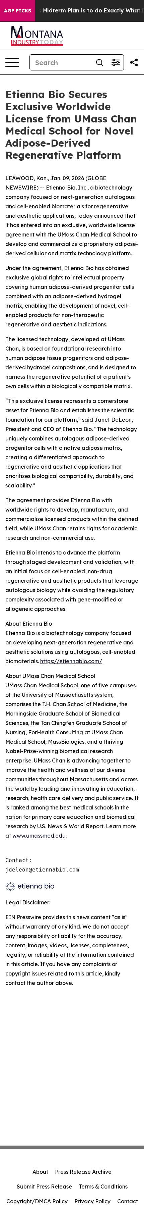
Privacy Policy (92, 1201)
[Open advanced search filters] (115, 62)
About (40, 1171)
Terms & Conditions (103, 1186)
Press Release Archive (83, 1171)
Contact (127, 1201)
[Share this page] (134, 62)
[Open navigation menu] (12, 62)
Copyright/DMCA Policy (37, 1201)
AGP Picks (17, 11)
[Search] (99, 62)
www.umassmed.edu (39, 835)
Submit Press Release (44, 1186)
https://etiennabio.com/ (71, 661)
